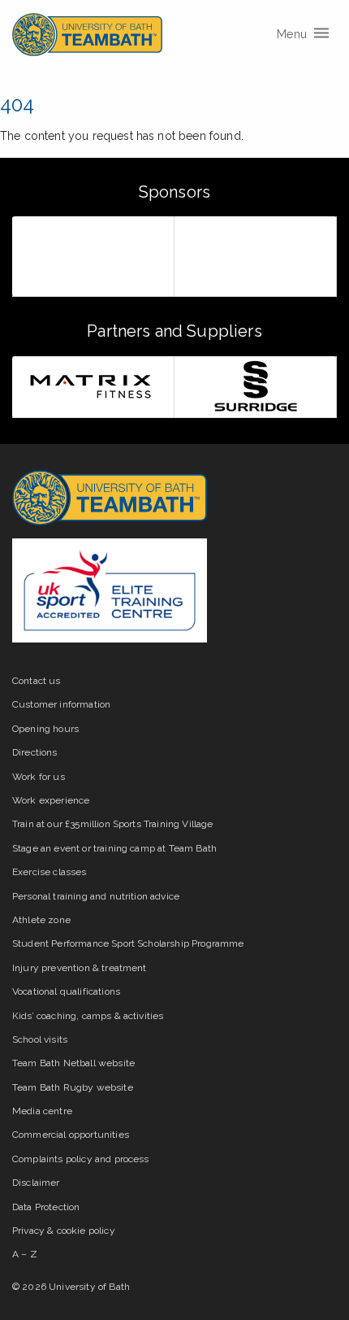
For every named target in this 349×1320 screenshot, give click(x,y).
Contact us (36, 680)
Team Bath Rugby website (72, 1087)
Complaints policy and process (80, 1159)
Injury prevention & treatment (79, 968)
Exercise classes (49, 872)
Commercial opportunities (70, 1134)
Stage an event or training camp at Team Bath (114, 848)
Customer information (61, 704)
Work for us (38, 776)
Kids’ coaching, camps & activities (87, 1016)
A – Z (24, 1254)
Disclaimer (36, 1182)
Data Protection (46, 1207)
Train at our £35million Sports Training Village (112, 824)
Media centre (42, 1111)
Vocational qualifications (66, 991)
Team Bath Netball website (73, 1063)
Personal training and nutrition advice (95, 896)
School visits (39, 1039)
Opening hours (45, 728)
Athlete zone (41, 920)
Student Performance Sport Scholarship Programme (128, 943)
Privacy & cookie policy (63, 1230)
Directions (35, 752)
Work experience (50, 800)
